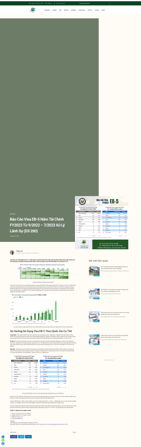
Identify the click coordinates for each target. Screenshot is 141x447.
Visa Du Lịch (82, 10)
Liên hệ (97, 10)
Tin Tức (90, 10)
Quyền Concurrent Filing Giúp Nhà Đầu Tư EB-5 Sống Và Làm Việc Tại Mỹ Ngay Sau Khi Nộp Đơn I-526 (42, 424)
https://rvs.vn (19, 416)
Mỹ (60, 10)
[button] (12, 213)
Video (103, 10)
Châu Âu (66, 10)
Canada (54, 10)
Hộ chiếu (73, 10)
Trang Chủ (47, 10)
